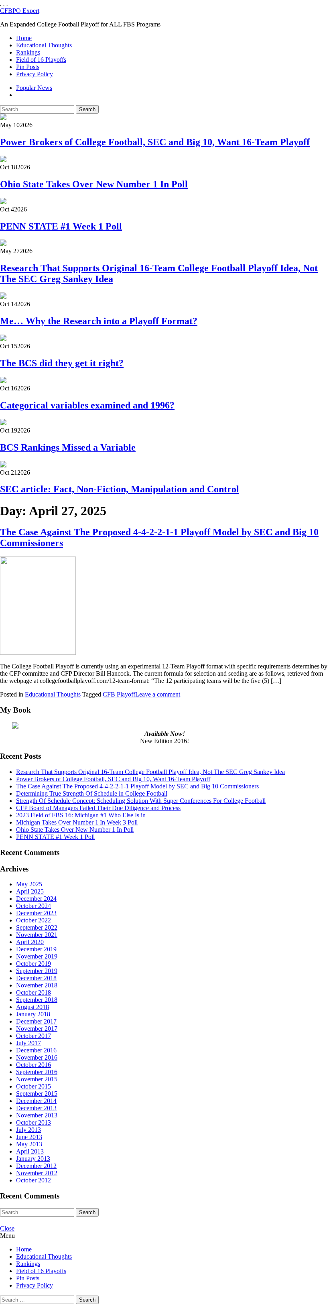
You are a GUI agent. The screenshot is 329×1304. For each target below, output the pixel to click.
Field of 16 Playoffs (41, 59)
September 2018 (36, 999)
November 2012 (36, 1173)
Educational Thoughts (44, 45)
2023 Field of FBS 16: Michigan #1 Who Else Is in (81, 815)
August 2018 (32, 1006)
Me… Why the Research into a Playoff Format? (98, 321)
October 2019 (33, 963)
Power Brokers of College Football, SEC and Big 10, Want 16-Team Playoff (155, 142)
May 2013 (29, 1144)
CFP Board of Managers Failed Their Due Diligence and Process (98, 807)
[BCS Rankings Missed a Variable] (3, 423)
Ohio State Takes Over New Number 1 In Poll (94, 184)
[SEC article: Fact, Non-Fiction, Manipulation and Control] (3, 465)
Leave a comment (157, 694)
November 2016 (36, 1057)
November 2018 (36, 985)
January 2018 (33, 1014)
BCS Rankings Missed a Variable (68, 447)
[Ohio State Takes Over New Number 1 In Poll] (3, 159)
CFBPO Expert (19, 10)
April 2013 (30, 1151)
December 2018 (36, 978)
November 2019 (36, 956)
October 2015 (33, 1086)
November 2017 (36, 1028)
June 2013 (29, 1136)
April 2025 (30, 891)
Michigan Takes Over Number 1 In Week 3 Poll (77, 822)
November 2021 (36, 934)
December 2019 (36, 949)
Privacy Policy (34, 74)
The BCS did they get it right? (62, 363)
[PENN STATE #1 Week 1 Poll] (3, 202)
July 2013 (28, 1129)
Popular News (34, 87)
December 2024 (36, 898)
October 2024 (33, 905)
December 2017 (36, 1021)
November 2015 (36, 1079)
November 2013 (36, 1115)
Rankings (28, 52)
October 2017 (33, 1035)
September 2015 (36, 1093)
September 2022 (36, 927)
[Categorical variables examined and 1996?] (3, 381)
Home (24, 38)
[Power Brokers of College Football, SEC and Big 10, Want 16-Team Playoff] (3, 117)
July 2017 (28, 1043)
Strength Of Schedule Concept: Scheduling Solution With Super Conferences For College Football (141, 800)
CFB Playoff (119, 694)
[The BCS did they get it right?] (3, 338)
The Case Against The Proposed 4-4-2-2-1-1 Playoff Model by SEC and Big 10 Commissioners (137, 786)
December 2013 (36, 1108)
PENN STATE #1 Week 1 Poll (61, 226)
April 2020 (30, 941)
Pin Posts (27, 66)
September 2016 (36, 1071)
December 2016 (36, 1050)
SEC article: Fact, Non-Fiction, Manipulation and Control (119, 489)
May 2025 (29, 884)
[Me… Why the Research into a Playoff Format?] (3, 296)
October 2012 (33, 1180)
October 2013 (33, 1122)
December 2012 (36, 1165)
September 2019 (36, 970)
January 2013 (33, 1158)
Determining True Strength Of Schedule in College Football (91, 793)
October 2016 (33, 1064)
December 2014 (36, 1100)
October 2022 (33, 920)
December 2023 (36, 913)
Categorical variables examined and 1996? (87, 405)
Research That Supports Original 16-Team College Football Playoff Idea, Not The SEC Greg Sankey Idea (150, 771)
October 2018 (33, 992)
